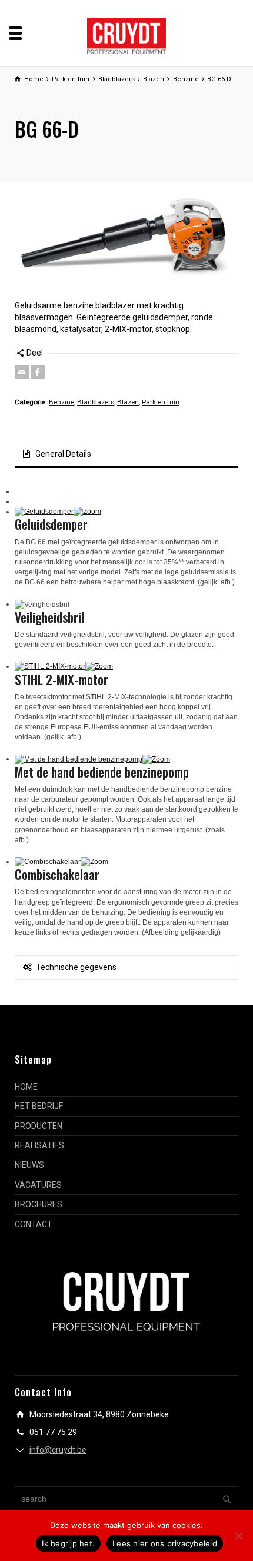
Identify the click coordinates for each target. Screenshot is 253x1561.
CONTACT (33, 1224)
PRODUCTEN (38, 1126)
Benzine (61, 402)
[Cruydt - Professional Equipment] (127, 35)
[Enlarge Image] (126, 244)
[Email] (22, 372)
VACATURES (38, 1185)
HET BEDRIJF (39, 1106)
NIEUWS (29, 1165)
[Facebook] (38, 372)
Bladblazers (95, 402)
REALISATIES (39, 1145)
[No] (238, 1536)
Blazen (128, 402)
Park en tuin (160, 402)
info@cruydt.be (57, 1449)
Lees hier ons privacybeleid (164, 1543)
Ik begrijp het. (68, 1543)
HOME (26, 1086)
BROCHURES (38, 1204)
